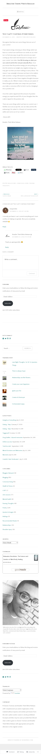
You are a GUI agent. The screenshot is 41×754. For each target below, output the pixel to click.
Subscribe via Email (9, 644)
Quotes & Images (8, 512)
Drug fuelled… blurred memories (13, 437)
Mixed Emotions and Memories (12, 450)
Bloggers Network (8, 473)
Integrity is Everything (9, 420)
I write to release (7, 195)
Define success (7, 442)
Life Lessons (6, 495)
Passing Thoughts (8, 503)
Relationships (7, 525)
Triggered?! (6, 433)
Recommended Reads (10, 521)
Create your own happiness (20, 384)
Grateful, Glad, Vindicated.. (11, 459)
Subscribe (6, 284)
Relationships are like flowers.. (21, 377)
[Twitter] (5, 338)
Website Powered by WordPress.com (20, 740)
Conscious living (23, 183)
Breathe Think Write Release (20, 4)
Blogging (12, 183)
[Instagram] (8, 338)
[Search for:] (13, 348)
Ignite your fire (16, 391)
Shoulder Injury (7, 529)
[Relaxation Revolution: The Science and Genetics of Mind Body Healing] (36, 560)
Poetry (5, 508)
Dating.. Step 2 (7, 424)
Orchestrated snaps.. (18, 404)
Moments (6, 455)
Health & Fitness (8, 486)
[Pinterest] (10, 338)
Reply (4, 227)
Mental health (7, 499)
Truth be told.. (7, 446)
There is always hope (18, 371)
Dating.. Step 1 (7, 429)
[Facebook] (3, 338)
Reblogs (5, 516)
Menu (21, 12)
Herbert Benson (7, 562)
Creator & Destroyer (18, 397)
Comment (32, 273)
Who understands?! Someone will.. (29, 195)
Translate (17, 693)
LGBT (4, 490)
